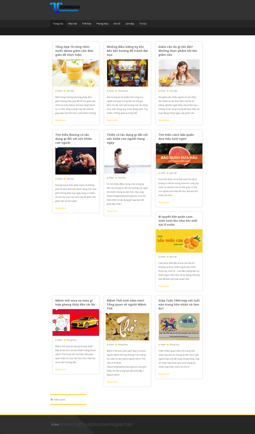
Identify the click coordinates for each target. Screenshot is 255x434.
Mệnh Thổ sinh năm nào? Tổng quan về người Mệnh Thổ (126, 304)
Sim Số (117, 23)
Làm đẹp (130, 23)
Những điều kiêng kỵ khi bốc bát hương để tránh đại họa (127, 51)
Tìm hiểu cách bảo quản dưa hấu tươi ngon (176, 137)
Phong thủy (102, 23)
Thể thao (86, 23)
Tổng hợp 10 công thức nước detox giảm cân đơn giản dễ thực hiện (74, 51)
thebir (59, 91)
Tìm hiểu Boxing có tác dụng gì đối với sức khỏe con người (73, 139)
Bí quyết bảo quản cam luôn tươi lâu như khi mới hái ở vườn (177, 220)
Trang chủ (58, 23)
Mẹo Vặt (72, 23)
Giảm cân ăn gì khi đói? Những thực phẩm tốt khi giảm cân (177, 51)
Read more (60, 120)
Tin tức (142, 23)
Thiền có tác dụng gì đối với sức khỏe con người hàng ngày (127, 139)
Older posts (59, 399)
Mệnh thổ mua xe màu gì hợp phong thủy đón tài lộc (75, 302)
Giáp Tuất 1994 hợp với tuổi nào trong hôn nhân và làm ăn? (179, 304)
